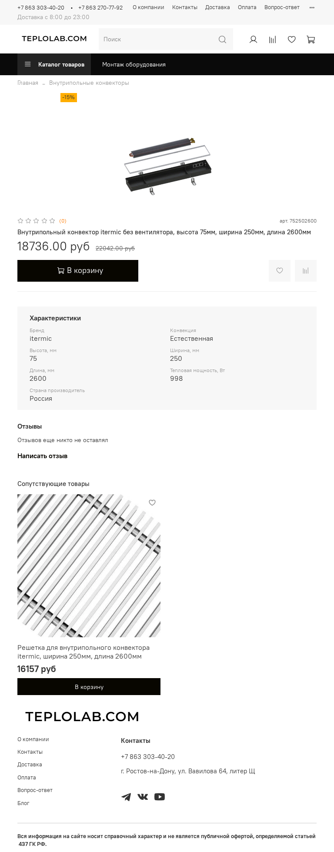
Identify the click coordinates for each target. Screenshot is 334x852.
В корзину (89, 686)
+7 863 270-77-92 (100, 7)
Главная (27, 83)
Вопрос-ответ (282, 7)
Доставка (217, 7)
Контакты (184, 7)
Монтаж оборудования (134, 64)
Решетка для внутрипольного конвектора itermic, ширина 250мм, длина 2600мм (83, 651)
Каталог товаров (61, 64)
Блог (23, 803)
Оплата (247, 7)
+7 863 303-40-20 (40, 7)
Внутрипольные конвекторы (89, 83)
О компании (148, 7)
